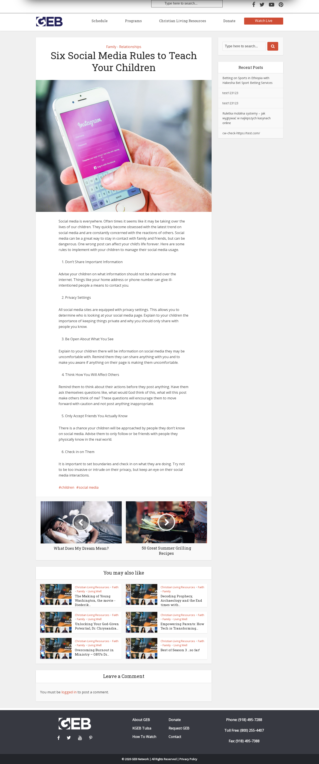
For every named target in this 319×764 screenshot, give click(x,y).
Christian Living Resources (182, 20)
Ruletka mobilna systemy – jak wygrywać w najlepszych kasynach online (246, 118)
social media (89, 487)
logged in (69, 692)
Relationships (130, 46)
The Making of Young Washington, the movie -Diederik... (95, 600)
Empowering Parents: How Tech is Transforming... (182, 626)
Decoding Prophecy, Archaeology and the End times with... (181, 600)
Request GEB (179, 728)
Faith (115, 587)
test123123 (230, 93)
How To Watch (144, 737)
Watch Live (264, 20)
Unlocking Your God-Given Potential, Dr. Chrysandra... (97, 626)
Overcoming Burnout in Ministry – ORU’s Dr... (94, 652)
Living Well (95, 591)
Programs (133, 20)
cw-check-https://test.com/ (241, 133)
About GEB (141, 720)
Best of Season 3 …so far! (180, 650)
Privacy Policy (188, 759)
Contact (175, 737)
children (67, 487)
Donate (229, 20)
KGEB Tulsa (141, 728)
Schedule (100, 20)
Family (111, 46)
